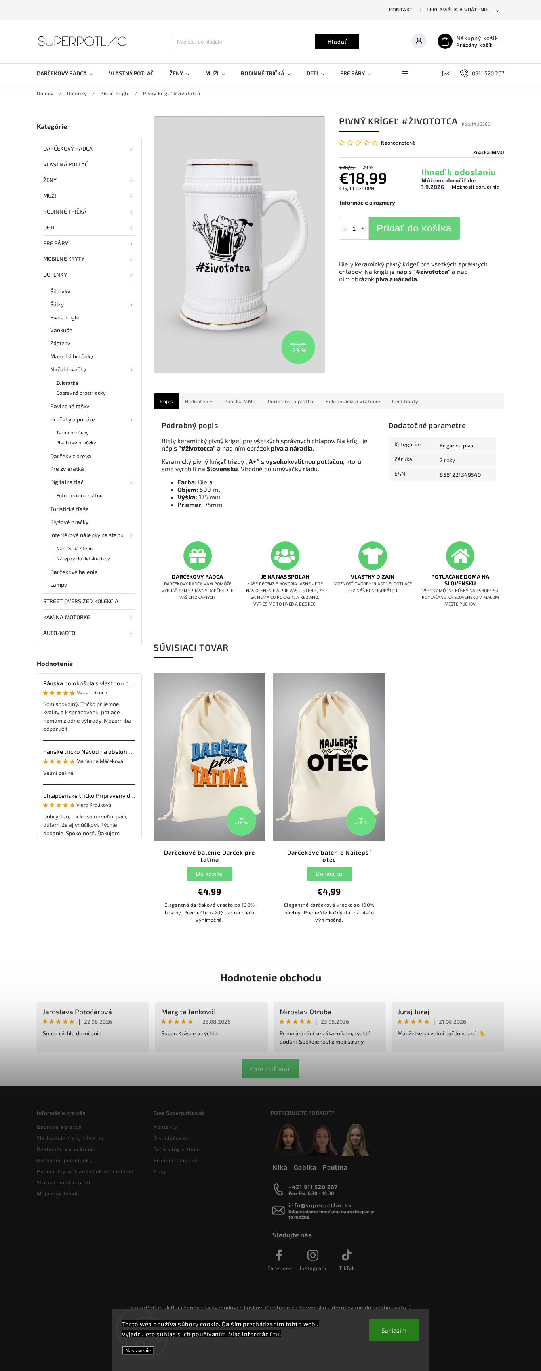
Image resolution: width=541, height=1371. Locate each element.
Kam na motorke (66, 617)
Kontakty (166, 1127)
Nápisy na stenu (74, 548)
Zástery (60, 343)
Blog (160, 1171)
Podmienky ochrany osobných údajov (85, 1171)
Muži (49, 195)
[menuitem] (69, 73)
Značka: (488, 152)
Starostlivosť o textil (64, 1182)
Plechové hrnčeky (76, 442)
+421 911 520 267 (313, 1187)
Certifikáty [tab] (405, 401)
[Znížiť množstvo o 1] (345, 229)
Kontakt (401, 9)
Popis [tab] (166, 401)
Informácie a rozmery (367, 202)
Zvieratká (67, 383)
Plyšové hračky (69, 521)
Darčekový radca (68, 148)
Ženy (50, 179)
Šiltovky (60, 291)
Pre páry (55, 243)
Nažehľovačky (68, 369)
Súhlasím (393, 1330)
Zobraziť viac (270, 1068)
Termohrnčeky (72, 432)
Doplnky (55, 274)
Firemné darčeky (176, 1160)
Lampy (58, 584)
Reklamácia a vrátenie (458, 9)
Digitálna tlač (67, 481)
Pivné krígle (65, 317)
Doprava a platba (59, 1127)
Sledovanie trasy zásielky (71, 1138)
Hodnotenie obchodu (270, 977)
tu (276, 1333)
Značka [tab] (240, 401)
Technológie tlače (177, 1149)
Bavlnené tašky (69, 406)
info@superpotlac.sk (320, 1205)
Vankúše (61, 330)
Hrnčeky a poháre (72, 419)
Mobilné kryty (63, 258)
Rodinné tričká (64, 211)
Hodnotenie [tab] (199, 401)
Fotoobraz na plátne (79, 495)
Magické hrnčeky (71, 356)
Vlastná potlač (65, 164)
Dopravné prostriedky (81, 393)
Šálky (57, 304)
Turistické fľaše (69, 508)
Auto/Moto (59, 632)
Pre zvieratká (67, 468)
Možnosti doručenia (475, 187)
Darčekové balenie (74, 571)
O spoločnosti (171, 1138)
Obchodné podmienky (64, 1160)
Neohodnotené (398, 142)
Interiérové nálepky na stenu (87, 535)
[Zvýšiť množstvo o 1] (362, 229)
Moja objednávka (59, 1193)
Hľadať (337, 41)
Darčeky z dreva (70, 456)
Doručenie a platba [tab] (291, 401)
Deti (49, 227)
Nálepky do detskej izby (83, 558)
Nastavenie (138, 1351)
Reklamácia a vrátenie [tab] (353, 401)
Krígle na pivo (456, 445)
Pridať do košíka (414, 228)
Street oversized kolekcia (81, 601)
